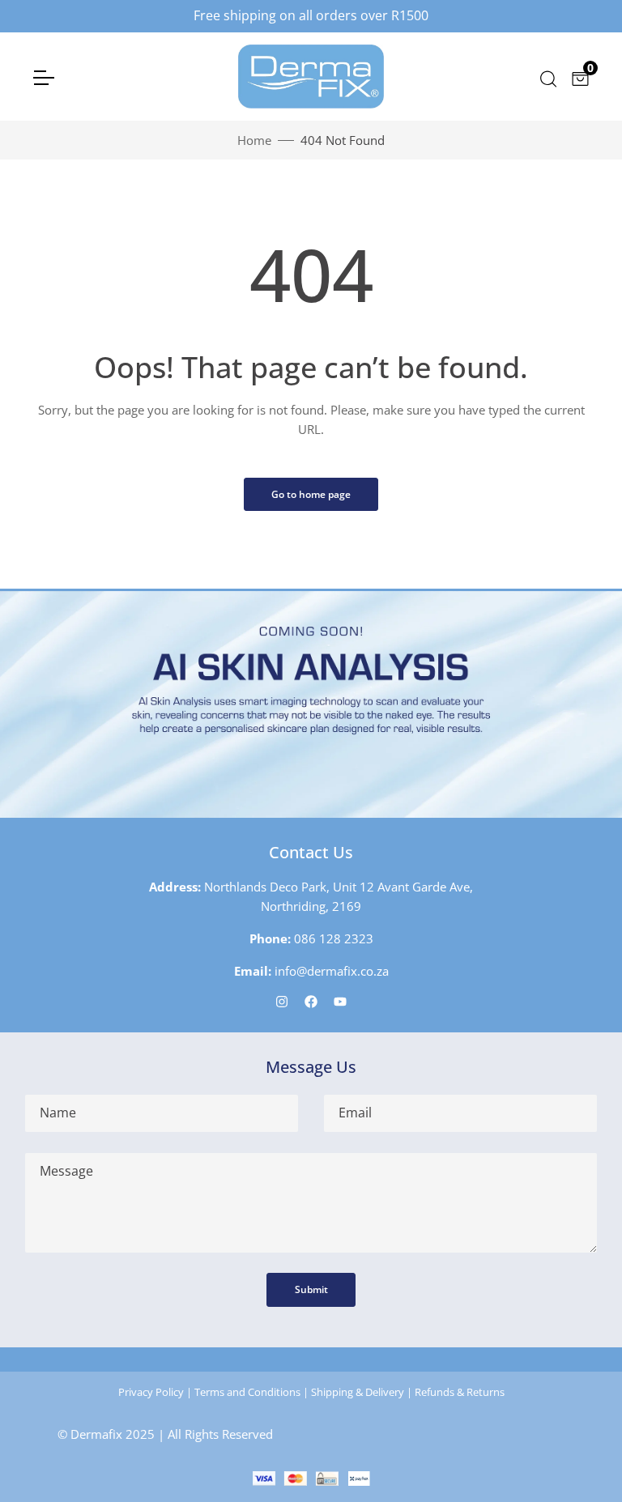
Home (254, 140)
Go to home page (311, 494)
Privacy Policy (151, 1392)
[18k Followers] (311, 1001)
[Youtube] (340, 1001)
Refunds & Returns (460, 1392)
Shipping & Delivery (357, 1392)
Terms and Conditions (247, 1392)
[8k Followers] (281, 1001)
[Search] (547, 77)
